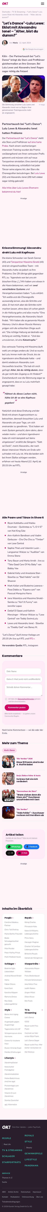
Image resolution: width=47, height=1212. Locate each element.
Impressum (37, 1192)
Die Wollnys (29, 1052)
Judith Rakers (30, 988)
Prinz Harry (29, 938)
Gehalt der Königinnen (33, 958)
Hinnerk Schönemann (33, 980)
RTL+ (31, 638)
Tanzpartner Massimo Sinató (25, 261)
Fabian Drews (10, 984)
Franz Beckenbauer (32, 975)
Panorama (31, 1165)
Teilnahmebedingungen (11, 1202)
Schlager (9, 963)
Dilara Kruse (29, 996)
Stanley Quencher (12, 1100)
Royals (28, 917)
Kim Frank (29, 1001)
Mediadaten (15, 1197)
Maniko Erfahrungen (13, 1052)
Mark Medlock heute (13, 957)
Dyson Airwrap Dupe (13, 1048)
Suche (4, 1182)
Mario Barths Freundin (13, 934)
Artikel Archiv (13, 1192)
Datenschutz (25, 1192)
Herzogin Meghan (32, 942)
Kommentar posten (17, 707)
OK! (5, 3)
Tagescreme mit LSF (12, 1029)
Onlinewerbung (28, 1197)
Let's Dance (29, 1017)
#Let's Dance (9, 750)
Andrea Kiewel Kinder (13, 975)
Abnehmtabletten (12, 1074)
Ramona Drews (11, 996)
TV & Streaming (18, 12)
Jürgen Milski (30, 992)
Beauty (29, 1147)
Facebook (33, 846)
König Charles (30, 922)
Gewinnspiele (34, 1153)
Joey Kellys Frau (31, 984)
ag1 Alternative (11, 1104)
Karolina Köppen (11, 992)
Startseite (6, 12)
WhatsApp (15, 846)
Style (7, 1010)
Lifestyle (9, 1058)
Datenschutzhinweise (26, 699)
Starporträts (31, 963)
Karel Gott (9, 988)
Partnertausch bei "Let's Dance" (22, 138)
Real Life (7, 1144)
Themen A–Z (7, 1177)
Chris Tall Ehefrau (12, 929)
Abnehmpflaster (11, 1062)
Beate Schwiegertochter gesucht (12, 941)
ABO (4, 1192)
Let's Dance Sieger (32, 1040)
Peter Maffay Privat (12, 952)
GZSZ (27, 1021)
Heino (7, 980)
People (8, 917)
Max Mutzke (9, 948)
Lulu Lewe (39, 173)
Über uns (39, 1197)
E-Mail (24, 853)
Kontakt (5, 1197)
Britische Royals (31, 953)
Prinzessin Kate (31, 926)
